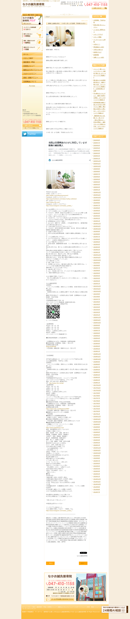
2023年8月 (96, 234)
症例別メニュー (52, 607)
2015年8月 (96, 458)
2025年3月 (96, 184)
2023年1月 (96, 252)
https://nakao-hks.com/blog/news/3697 (57, 409)
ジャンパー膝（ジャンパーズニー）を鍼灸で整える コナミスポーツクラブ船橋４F (99, 73)
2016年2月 (96, 442)
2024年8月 (96, 202)
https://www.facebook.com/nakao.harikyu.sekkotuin (61, 199)
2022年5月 (96, 273)
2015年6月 (96, 463)
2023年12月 (97, 223)
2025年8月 (96, 171)
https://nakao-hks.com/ (53, 202)
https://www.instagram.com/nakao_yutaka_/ (59, 205)
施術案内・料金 (41, 607)
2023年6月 (96, 239)
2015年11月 (96, 450)
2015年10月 (97, 453)
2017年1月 (96, 414)
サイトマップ (32, 608)
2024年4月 (96, 213)
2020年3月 (96, 341)
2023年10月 (97, 229)
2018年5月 (96, 372)
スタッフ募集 (97, 37)
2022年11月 (96, 257)
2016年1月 (96, 445)
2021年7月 (96, 299)
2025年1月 (96, 189)
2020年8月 (96, 328)
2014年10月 (97, 484)
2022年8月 (96, 265)
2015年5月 (96, 466)
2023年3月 (96, 247)
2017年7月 (96, 398)
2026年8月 (96, 140)
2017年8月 (96, 395)
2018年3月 (96, 377)
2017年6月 (96, 401)
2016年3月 (96, 440)
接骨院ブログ (97, 52)
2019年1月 (96, 351)
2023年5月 (96, 242)
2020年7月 (96, 330)
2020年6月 (96, 333)
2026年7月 (96, 143)
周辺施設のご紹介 (98, 47)
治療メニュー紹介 (98, 57)
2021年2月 (96, 312)
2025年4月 (96, 182)
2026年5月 (96, 148)
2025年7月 (96, 174)
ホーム (24, 607)
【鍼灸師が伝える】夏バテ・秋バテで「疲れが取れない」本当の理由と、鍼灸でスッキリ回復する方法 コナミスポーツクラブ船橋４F (99, 122)
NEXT (83, 563)
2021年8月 (96, 296)
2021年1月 (96, 315)
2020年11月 (96, 320)
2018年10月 (97, 359)
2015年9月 (96, 455)
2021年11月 (96, 289)
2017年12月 (97, 385)
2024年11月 (96, 195)
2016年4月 (96, 437)
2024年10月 (97, 197)
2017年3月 (96, 408)
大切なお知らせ (98, 49)
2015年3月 (96, 471)
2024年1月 (96, 221)
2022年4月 (96, 275)
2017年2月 (96, 411)
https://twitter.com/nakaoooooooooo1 (57, 195)
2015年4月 (96, 468)
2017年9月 (96, 393)
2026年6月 (96, 145)
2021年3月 (96, 309)
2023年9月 (96, 231)
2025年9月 (96, 169)
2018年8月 (96, 364)
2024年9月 (96, 200)
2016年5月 (96, 435)
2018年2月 (96, 380)
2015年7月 (96, 461)
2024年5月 (96, 210)
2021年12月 (97, 286)
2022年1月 (96, 283)
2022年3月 (96, 278)
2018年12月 (97, 354)
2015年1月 (96, 476)
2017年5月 (96, 403)
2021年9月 (96, 294)
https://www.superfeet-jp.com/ (55, 427)
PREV (51, 563)
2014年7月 (96, 492)
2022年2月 (96, 281)
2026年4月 (96, 150)
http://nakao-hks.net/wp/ (56, 383)
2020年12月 (97, 317)
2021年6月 (96, 302)
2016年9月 (96, 424)
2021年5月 (96, 304)
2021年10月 (97, 291)
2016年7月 (96, 429)
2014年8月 (96, 489)
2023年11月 (96, 226)
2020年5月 (96, 335)
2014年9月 (96, 487)
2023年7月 (96, 236)
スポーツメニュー (80, 607)
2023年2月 (96, 249)
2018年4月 (96, 375)
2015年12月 (97, 448)
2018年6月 (96, 369)
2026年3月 (96, 153)
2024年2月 (96, 218)
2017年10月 (97, 390)
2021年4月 (96, 307)
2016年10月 (97, 421)
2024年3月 (96, 216)
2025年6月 (96, 176)
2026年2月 (96, 156)
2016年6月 (96, 432)
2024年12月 (97, 192)
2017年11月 (96, 388)
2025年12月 (97, 161)
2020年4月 (96, 338)
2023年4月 (96, 244)
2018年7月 (96, 367)
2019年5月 (96, 348)
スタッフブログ (98, 34)
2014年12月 (97, 479)
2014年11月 (96, 481)
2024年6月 (96, 208)
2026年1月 (96, 158)
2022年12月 (97, 255)
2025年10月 (97, 166)
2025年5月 (96, 179)
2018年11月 (96, 356)
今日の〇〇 (96, 44)
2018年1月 (96, 382)
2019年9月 (96, 343)
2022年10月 (97, 260)
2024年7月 (96, 205)
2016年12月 (97, 416)
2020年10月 (97, 322)
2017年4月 (96, 406)
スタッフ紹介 (32, 607)
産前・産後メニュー (93, 607)
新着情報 (96, 55)
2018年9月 (96, 362)
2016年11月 (96, 419)
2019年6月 (96, 346)
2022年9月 (96, 262)
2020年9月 (96, 325)
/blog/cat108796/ (51, 346)
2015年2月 (96, 474)
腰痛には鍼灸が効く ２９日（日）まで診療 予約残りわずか (66, 23)
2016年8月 (96, 427)
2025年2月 (96, 187)
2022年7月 (96, 268)
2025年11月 (96, 163)
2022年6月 (96, 270)
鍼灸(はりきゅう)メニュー (66, 607)
